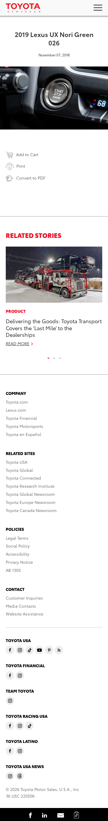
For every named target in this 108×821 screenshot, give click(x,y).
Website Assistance (24, 614)
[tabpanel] (54, 299)
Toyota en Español (23, 434)
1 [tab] (48, 356)
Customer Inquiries (24, 598)
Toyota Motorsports (24, 426)
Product (16, 311)
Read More (17, 343)
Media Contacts (21, 606)
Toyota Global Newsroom (30, 494)
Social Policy (18, 546)
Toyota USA (16, 462)
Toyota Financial (21, 418)
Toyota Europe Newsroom (31, 502)
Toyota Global (19, 470)
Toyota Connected (23, 478)
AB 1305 (13, 570)
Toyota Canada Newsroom (31, 510)
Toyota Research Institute (30, 486)
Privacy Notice (19, 562)
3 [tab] (59, 356)
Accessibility (17, 554)
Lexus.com (16, 410)
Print (20, 166)
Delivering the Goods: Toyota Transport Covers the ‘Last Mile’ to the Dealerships (54, 327)
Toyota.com (17, 402)
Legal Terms (17, 538)
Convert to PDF (30, 178)
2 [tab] (54, 356)
